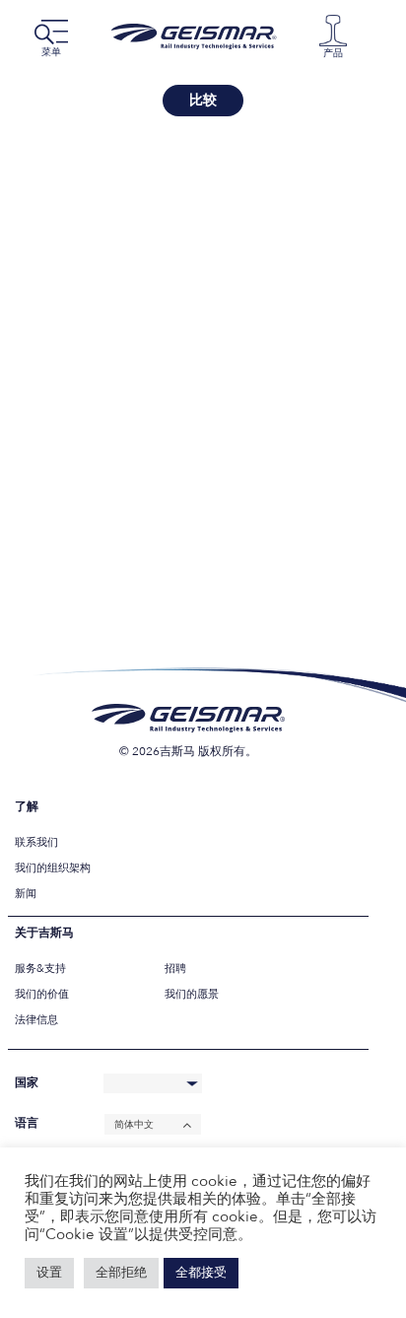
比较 (203, 100)
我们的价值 (42, 994)
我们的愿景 (192, 994)
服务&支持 (40, 968)
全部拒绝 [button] (121, 1273)
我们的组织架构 (53, 868)
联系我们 (36, 842)
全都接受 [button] (201, 1273)
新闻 (25, 893)
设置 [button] (49, 1273)
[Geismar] (198, 36)
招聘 (175, 968)
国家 (26, 1082)
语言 (26, 1123)
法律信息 (36, 1019)
